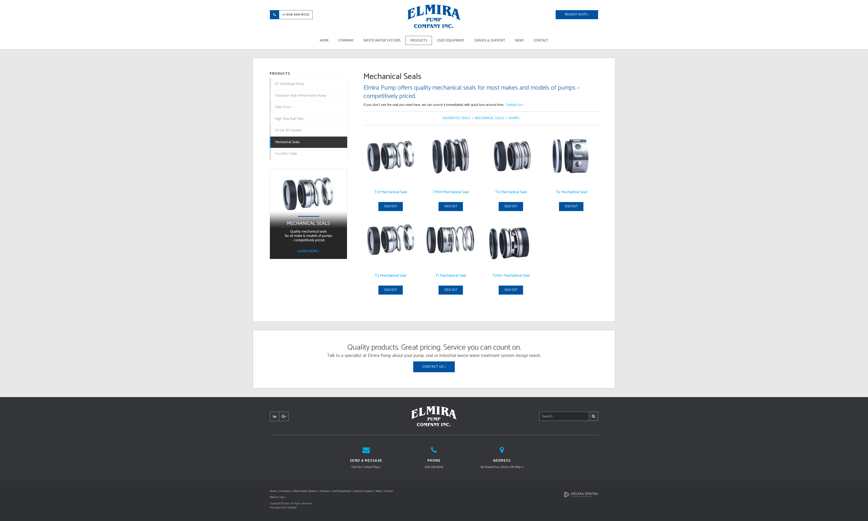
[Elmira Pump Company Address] (502, 451)
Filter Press (283, 107)
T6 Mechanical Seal (511, 192)
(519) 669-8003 (434, 467)
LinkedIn (274, 416)
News (519, 40)
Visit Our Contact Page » (366, 467)
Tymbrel (292, 507)
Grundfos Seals (286, 153)
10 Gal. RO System (288, 130)
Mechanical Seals (287, 142)
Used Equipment (451, 40)
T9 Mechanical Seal (571, 192)
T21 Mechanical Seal (390, 192)
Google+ (283, 416)
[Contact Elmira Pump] (434, 451)
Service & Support (489, 40)
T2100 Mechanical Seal (511, 275)
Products (418, 40)
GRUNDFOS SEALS (456, 118)
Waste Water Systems (382, 40)
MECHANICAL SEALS (489, 118)
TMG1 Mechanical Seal (451, 192)
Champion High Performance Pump (300, 95)
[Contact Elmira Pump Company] (366, 451)
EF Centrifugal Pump (289, 84)
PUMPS (514, 118)
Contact (541, 40)
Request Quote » (577, 14)
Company (346, 40)
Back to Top (277, 497)
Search (593, 416)
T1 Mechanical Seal (450, 275)
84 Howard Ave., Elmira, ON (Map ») (502, 467)
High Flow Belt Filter (289, 119)
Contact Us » (515, 105)
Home (324, 40)
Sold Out (390, 206)
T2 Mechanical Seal (390, 275)
